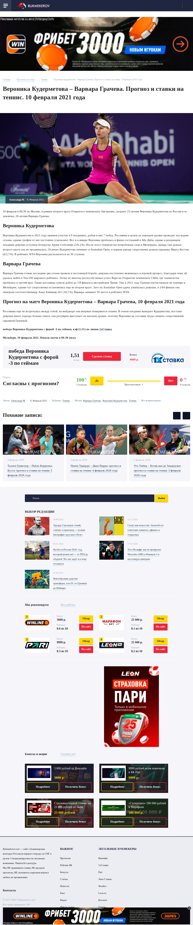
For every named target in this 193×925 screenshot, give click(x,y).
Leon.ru (102, 893)
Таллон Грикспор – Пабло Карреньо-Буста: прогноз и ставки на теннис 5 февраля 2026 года (30, 470)
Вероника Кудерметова (115, 400)
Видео (63, 900)
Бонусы (64, 872)
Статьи (64, 879)
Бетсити (102, 900)
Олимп (101, 907)
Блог (62, 893)
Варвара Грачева (92, 400)
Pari (100, 872)
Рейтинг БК (66, 865)
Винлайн (103, 858)
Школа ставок (67, 907)
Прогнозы (65, 858)
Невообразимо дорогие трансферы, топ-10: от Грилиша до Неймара (70, 583)
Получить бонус (75, 786)
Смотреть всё (68, 754)
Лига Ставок (105, 879)
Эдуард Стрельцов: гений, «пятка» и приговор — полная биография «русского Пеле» (69, 530)
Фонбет (102, 886)
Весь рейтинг (68, 604)
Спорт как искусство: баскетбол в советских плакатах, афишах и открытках (145, 530)
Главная (6, 79)
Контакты (9, 890)
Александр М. (18, 400)
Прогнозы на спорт (26, 79)
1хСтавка (105, 329)
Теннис (44, 79)
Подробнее (43, 786)
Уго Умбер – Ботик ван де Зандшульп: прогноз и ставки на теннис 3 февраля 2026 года (157, 470)
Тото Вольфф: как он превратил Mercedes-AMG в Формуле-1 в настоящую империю (144, 554)
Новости (64, 886)
